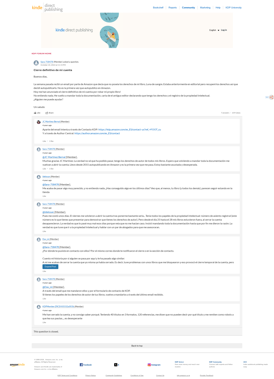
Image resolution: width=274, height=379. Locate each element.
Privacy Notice (90, 375)
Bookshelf (158, 7)
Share (51, 113)
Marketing (205, 7)
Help (218, 7)
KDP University (234, 7)
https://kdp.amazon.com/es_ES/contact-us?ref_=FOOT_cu (129, 129)
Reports (173, 7)
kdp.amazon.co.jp (183, 375)
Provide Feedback (206, 375)
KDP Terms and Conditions (67, 375)
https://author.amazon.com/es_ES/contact (97, 133)
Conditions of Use (137, 375)
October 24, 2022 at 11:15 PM (53, 65)
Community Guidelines (114, 375)
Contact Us (160, 375)
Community (188, 7)
